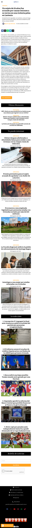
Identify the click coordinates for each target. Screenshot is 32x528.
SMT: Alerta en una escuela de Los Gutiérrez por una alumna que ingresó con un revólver (16, 112)
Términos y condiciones (16, 492)
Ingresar (16, 497)
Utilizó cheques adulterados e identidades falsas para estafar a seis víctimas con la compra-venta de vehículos (16, 118)
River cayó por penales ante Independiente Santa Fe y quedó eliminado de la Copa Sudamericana (16, 429)
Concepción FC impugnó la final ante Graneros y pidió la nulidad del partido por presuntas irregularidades (16, 324)
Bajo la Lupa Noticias (10, 23)
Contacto (16, 487)
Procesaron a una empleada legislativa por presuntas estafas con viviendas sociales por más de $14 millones (16, 211)
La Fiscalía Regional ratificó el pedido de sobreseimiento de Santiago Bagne (16, 248)
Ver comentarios (6, 97)
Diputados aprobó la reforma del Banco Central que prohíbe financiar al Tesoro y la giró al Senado (16, 403)
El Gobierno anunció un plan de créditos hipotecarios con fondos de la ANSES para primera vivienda (16, 351)
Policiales (16, 110)
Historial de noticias (16, 490)
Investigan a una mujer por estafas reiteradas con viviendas (16, 283)
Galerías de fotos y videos (16, 495)
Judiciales (4, 5)
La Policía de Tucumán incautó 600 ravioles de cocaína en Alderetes (16, 124)
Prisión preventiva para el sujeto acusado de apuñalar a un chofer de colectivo (16, 176)
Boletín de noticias (16, 454)
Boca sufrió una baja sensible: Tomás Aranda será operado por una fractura (16, 377)
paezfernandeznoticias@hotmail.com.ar (16, 504)
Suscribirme (16, 465)
